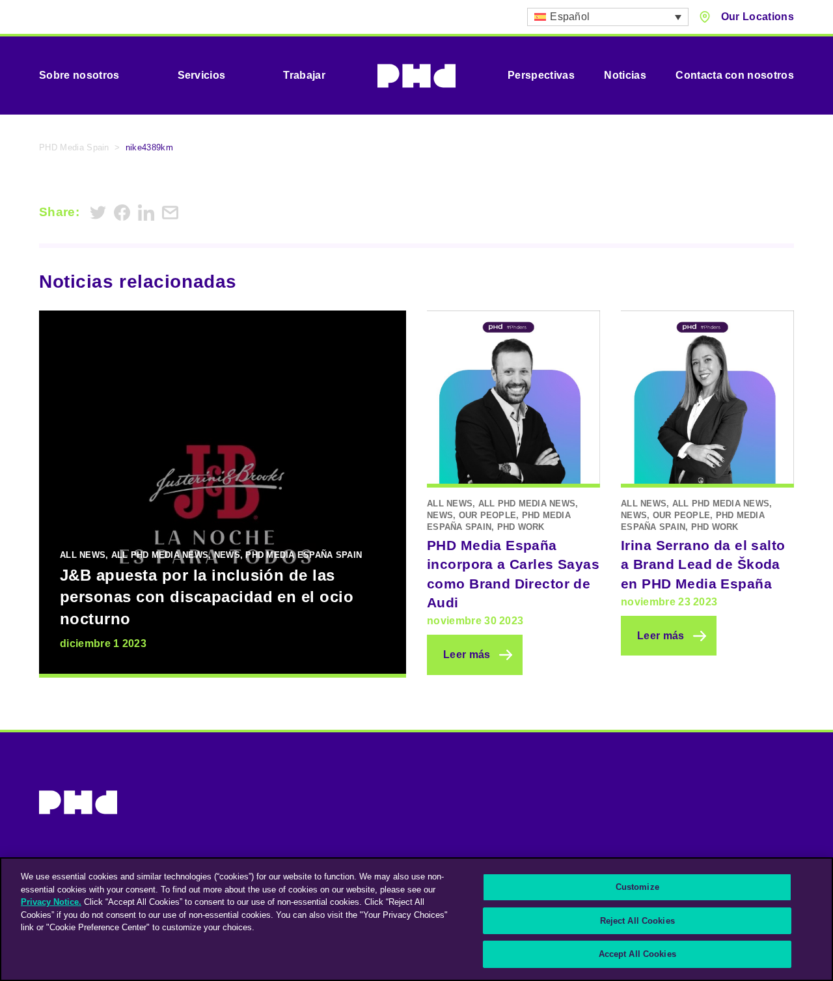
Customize (637, 887)
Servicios (202, 75)
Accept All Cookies (637, 954)
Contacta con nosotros (735, 75)
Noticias (625, 75)
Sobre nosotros (79, 75)
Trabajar (304, 75)
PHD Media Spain (74, 147)
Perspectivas (541, 75)
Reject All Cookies (637, 921)
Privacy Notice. (51, 902)
